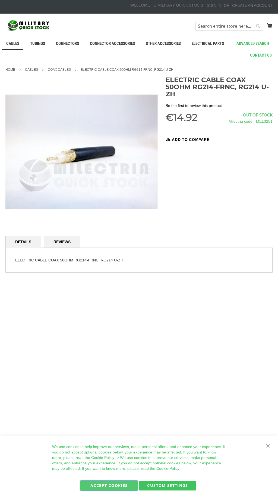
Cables (31, 70)
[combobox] (229, 26)
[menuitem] (12, 44)
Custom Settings (167, 485)
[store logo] (28, 25)
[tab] (23, 242)
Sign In (214, 5)
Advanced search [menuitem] (252, 43)
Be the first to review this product (194, 105)
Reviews (62, 242)
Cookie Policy (102, 457)
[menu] (139, 44)
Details (23, 242)
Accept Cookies (109, 485)
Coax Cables (59, 70)
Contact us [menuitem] (261, 55)
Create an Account (252, 5)
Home (10, 70)
